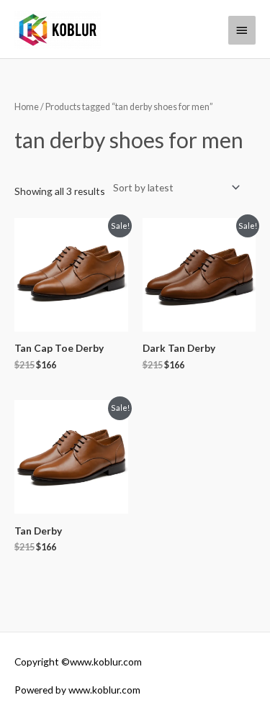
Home (26, 106)
